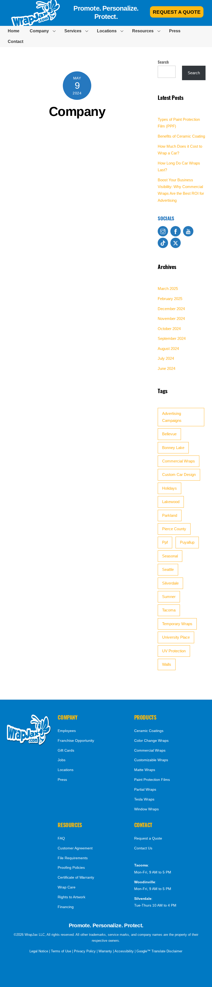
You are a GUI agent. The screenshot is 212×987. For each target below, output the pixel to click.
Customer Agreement (75, 848)
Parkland (169, 515)
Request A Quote (177, 12)
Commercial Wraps (178, 461)
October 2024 (169, 328)
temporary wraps (177, 624)
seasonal (170, 556)
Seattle (168, 569)
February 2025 (170, 298)
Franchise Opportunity (76, 740)
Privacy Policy (85, 951)
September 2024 (172, 338)
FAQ (61, 838)
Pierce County (174, 529)
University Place (176, 637)
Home (13, 31)
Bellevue (169, 434)
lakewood (170, 501)
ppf (165, 542)
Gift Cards (66, 750)
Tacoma (169, 610)
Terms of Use (61, 951)
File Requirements (73, 858)
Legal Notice (38, 951)
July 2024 (166, 358)
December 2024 (171, 308)
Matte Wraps (144, 770)
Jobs (61, 760)
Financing (66, 907)
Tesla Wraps (144, 799)
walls (166, 664)
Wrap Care (66, 887)
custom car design (179, 474)
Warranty (105, 951)
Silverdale (170, 583)
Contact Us (143, 848)
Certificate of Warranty (76, 877)
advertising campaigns (171, 416)
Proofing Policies (71, 867)
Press (174, 31)
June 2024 (166, 368)
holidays (169, 488)
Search (163, 62)
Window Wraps (146, 809)
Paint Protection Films (152, 779)
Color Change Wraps (151, 740)
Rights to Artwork (71, 897)
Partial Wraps (145, 789)
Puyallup (187, 542)
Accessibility (124, 951)
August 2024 (168, 348)
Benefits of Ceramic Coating (181, 136)
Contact (15, 41)
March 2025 (168, 288)
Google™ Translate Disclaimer (159, 951)
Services (72, 31)
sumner (169, 596)
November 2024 (171, 318)
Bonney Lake (173, 447)
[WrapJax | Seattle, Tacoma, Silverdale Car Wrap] (28, 744)
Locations (107, 31)
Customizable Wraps (151, 760)
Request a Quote (148, 838)
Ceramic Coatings (148, 731)
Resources (143, 31)
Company (39, 31)
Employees (67, 731)
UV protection (174, 651)
